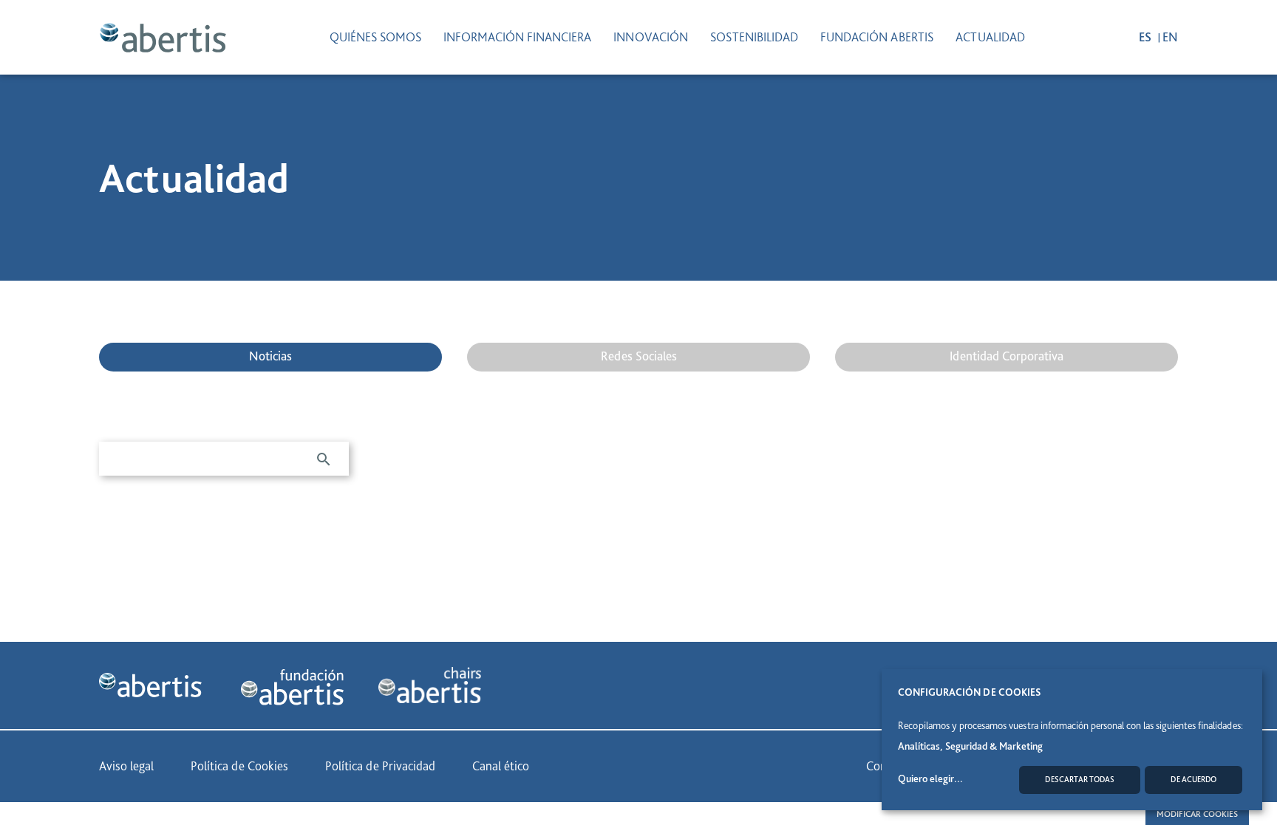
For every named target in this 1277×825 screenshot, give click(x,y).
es (1146, 37)
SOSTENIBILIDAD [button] (754, 37)
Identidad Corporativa (1006, 356)
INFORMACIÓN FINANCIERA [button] (517, 37)
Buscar (323, 459)
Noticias (270, 356)
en (1170, 37)
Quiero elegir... (930, 778)
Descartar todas (1079, 779)
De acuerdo (1193, 779)
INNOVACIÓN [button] (650, 37)
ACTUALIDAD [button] (990, 37)
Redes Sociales (639, 356)
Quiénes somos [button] (375, 37)
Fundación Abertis (876, 37)
